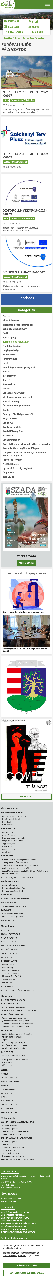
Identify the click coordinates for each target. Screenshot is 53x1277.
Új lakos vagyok (9, 938)
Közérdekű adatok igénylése (13, 888)
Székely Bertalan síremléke (12, 1037)
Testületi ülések (11, 464)
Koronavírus (9, 384)
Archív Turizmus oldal (12, 1221)
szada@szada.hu (14, 1188)
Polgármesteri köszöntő (13, 1000)
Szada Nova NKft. (12, 427)
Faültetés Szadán (12, 346)
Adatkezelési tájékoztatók (14, 1229)
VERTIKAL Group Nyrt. (11, 973)
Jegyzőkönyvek (8, 844)
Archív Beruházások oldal (14, 1226)
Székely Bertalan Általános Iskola (15, 862)
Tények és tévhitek (12, 459)
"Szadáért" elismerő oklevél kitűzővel (16, 1027)
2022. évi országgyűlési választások (18, 1160)
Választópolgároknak (10, 1129)
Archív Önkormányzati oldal (15, 1212)
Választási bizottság (10, 1153)
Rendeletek (6, 822)
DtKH (5, 333)
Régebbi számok (26, 563)
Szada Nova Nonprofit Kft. (13, 906)
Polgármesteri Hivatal (11, 819)
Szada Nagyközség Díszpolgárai (15, 1018)
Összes (6, 316)
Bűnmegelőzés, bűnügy (15, 329)
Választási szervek (9, 1126)
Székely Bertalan (11, 439)
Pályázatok (6, 852)
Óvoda (6, 410)
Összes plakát (26, 797)
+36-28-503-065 (11, 1185)
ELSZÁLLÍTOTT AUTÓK (11, 976)
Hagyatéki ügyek (9, 987)
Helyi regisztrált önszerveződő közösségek (19, 1010)
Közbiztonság (7, 968)
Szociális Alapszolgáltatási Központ (21, 448)
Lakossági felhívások (14, 393)
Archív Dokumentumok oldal (15, 1218)
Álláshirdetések (11, 320)
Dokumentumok (8, 849)
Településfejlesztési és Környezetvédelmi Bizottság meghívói (24, 454)
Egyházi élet (7, 1052)
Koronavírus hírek (10, 1082)
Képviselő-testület (9, 832)
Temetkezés (6, 983)
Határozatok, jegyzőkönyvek (13, 1156)
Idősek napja (7, 1065)
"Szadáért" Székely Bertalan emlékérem (17, 1024)
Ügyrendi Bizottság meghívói (17, 468)
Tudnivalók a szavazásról (12, 1134)
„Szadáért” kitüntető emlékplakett (15, 1021)
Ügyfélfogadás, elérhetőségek (14, 816)
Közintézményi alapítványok (13, 1008)
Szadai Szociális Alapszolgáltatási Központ (19, 860)
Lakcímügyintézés (9, 949)
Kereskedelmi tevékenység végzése (18, 990)
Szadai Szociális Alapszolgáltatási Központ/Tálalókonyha (25, 871)
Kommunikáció (8, 921)
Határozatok (7, 847)
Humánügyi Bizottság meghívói (19, 367)
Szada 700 (8, 422)
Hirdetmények (10, 358)
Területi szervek (9, 953)
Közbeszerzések (8, 902)
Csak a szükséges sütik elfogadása (27, 1273)
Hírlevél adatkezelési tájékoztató (18, 1232)
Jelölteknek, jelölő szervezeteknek (15, 1131)
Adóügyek (6, 930)
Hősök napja (7, 1062)
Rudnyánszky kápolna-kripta (13, 1042)
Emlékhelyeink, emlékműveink (14, 1048)
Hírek (17, 38)
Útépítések (8, 472)
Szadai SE (8, 435)
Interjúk (7, 371)
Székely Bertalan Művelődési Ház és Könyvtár (26, 444)
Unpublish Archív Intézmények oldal (19, 1223)
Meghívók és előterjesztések (18, 397)
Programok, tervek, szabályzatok (17, 878)
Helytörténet (9, 354)
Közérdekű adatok (9, 885)
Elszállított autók (10, 934)
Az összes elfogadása (26, 1265)
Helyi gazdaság (11, 350)
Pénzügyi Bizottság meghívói (18, 414)
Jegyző (6, 380)
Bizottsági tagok (8, 835)
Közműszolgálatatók (10, 970)
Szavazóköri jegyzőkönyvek (13, 1147)
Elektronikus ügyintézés (13, 946)
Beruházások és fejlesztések (15, 899)
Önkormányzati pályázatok (16, 405)
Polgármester (10, 418)
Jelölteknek (6, 1145)
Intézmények (9, 375)
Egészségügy (9, 337)
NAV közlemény (11, 401)
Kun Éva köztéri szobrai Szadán (14, 1045)
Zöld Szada (8, 477)
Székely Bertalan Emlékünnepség (15, 1060)
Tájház (5, 1040)
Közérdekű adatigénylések (12, 891)
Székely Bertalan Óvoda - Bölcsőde (16, 868)
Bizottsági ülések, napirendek (18, 324)
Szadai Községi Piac (13, 431)
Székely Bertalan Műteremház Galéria (17, 1034)
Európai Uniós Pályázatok (33, 38)
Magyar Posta (8, 965)
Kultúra (6, 388)
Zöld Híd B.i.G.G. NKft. (11, 1078)
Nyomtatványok (8, 942)
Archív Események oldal (13, 1215)
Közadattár (6, 895)
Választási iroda (8, 1150)
